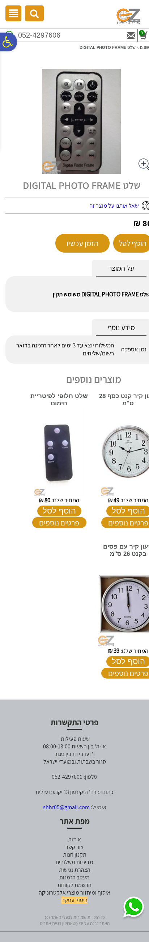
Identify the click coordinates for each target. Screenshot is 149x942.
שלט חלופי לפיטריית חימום (59, 400)
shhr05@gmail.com (66, 807)
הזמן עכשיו (82, 243)
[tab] (121, 268)
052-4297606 (39, 35)
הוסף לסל (59, 510)
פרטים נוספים (59, 523)
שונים (144, 47)
